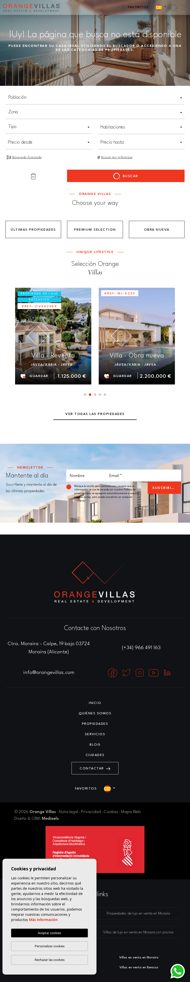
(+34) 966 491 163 (141, 647)
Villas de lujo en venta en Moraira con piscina (138, 932)
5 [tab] (105, 394)
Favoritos (138, 7)
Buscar (129, 176)
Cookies (111, 812)
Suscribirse (165, 488)
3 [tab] (95, 394)
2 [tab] (90, 394)
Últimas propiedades (33, 229)
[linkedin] (167, 672)
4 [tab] (100, 394)
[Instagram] (140, 672)
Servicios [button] (95, 734)
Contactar (92, 768)
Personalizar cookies (50, 946)
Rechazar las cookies (50, 959)
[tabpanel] (53, 336)
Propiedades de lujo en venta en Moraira (138, 914)
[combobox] (95, 98)
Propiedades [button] (95, 724)
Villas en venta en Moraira (138, 957)
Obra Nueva (156, 229)
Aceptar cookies (49, 933)
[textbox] (95, 97)
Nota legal (68, 812)
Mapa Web (131, 812)
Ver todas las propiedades (95, 414)
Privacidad (91, 812)
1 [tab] (85, 394)
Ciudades (95, 755)
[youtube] (154, 672)
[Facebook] (113, 672)
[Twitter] (127, 672)
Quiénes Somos (95, 713)
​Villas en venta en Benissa (138, 967)
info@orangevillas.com (48, 672)
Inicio (95, 703)
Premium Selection (95, 229)
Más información (43, 919)
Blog (95, 744)
